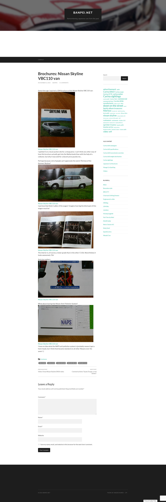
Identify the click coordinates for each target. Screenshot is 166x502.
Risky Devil (106, 228)
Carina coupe (119, 92)
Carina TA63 (113, 99)
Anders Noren (119, 492)
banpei (55, 82)
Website (41, 435)
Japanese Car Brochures (110, 164)
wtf (110, 132)
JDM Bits (106, 206)
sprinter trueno (109, 125)
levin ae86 (106, 113)
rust (120, 118)
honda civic (114, 111)
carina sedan (118, 94)
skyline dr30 (106, 122)
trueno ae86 (123, 129)
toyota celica (116, 127)
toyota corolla (107, 129)
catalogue (51, 363)
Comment (42, 397)
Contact (41, 59)
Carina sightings (112, 96)
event (125, 106)
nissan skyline (61, 363)
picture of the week (113, 118)
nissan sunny (106, 118)
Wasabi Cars (107, 235)
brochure (42, 363)
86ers (105, 184)
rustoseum (107, 120)
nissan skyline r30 (121, 116)
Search (105, 75)
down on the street (113, 106)
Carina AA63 (108, 92)
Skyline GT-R (112, 122)
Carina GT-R (107, 94)
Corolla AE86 (118, 101)
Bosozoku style (107, 188)
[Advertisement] (83, 44)
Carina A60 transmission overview (113, 153)
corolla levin (108, 103)
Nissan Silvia (124, 113)
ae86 (118, 89)
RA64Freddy (107, 221)
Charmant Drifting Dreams (111, 195)
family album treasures (112, 108)
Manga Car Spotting (109, 167)
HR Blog (105, 203)
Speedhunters (107, 232)
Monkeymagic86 (108, 213)
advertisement (109, 89)
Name (40, 417)
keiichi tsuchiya (121, 111)
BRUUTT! (106, 192)
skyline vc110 (83, 363)
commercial (122, 99)
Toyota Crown (115, 129)
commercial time (108, 101)
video (105, 132)
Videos (105, 171)
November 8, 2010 (44, 82)
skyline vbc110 (72, 363)
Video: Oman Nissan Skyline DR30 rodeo (51, 370)
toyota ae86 (120, 125)
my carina (118, 113)
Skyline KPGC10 (119, 122)
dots (122, 103)
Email (40, 426)
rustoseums (115, 120)
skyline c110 (122, 120)
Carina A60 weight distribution (112, 156)
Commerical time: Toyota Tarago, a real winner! (84, 371)
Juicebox (106, 210)
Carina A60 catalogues (110, 145)
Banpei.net (83, 12)
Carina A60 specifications (110, 149)
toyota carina (108, 127)
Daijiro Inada (117, 103)
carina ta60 (106, 99)
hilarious (107, 111)
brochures (44, 359)
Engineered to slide (109, 199)
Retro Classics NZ (108, 224)
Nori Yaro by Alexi (108, 217)
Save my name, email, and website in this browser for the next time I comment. (66, 444)
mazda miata (112, 113)
